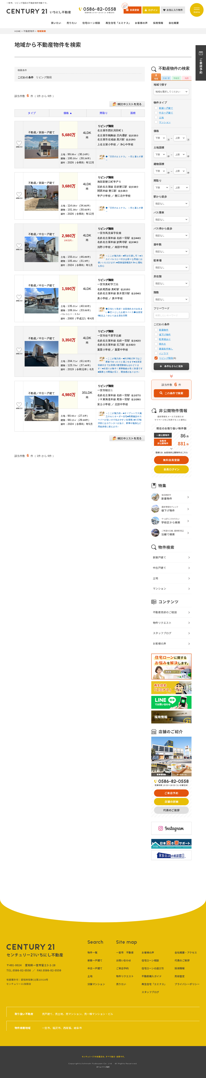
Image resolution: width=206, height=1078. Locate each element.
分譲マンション (96, 984)
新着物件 (163, 330)
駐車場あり (165, 339)
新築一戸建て (166, 108)
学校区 (176, 78)
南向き (162, 344)
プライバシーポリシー (187, 984)
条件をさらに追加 (173, 366)
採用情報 (180, 968)
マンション (165, 122)
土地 (161, 117)
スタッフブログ (162, 633)
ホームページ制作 (103, 1067)
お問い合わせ (123, 960)
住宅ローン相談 (150, 960)
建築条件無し (166, 348)
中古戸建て (159, 568)
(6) (167, 358)
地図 (187, 78)
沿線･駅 (166, 78)
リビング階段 (166, 358)
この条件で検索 (174, 393)
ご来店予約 (122, 968)
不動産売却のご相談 (165, 612)
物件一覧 (93, 952)
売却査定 (180, 976)
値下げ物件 (165, 334)
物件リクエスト (162, 623)
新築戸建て (159, 557)
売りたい (121, 984)
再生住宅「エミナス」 (154, 984)
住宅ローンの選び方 (153, 968)
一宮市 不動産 (125, 952)
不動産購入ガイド (152, 976)
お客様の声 (159, 643)
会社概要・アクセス (186, 952)
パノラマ (163, 353)
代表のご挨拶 (182, 960)
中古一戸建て (166, 112)
